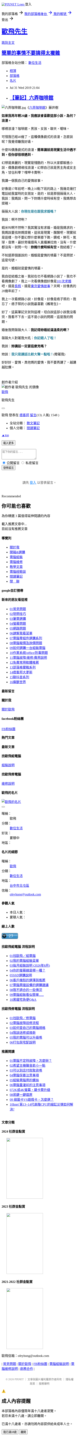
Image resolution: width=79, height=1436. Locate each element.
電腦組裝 (16, 557)
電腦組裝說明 (59, 1364)
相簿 (13, 71)
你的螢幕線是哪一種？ (27, 970)
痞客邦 (24, 415)
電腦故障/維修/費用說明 (28, 657)
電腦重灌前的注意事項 (27, 1085)
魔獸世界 (18, 682)
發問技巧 (18, 614)
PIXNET (19, 1379)
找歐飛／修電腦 (23, 1018)
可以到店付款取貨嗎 (26, 1070)
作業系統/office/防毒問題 (29, 653)
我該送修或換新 (23, 1032)
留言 (33, 415)
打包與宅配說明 (23, 1042)
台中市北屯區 (19, 885)
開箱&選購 (17, 552)
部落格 (14, 75)
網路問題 (18, 628)
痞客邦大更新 (21, 672)
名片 (13, 80)
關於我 (14, 547)
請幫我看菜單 (21, 633)
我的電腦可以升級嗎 (26, 1037)
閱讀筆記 (33, 428)
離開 (23, 1432)
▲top (5, 435)
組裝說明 (8, 765)
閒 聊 (14, 581)
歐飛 (5, 392)
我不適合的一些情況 (26, 990)
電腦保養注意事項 (24, 1075)
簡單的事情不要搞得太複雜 (31, 53)
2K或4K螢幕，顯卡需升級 (30, 1090)
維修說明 (8, 783)
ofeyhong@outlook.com (25, 894)
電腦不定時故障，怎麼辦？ (31, 1060)
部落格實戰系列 (23, 667)
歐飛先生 (15, 31)
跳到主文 (8, 42)
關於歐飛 (8, 709)
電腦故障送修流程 (24, 1023)
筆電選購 (18, 618)
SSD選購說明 (21, 975)
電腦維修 (16, 562)
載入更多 (8, 443)
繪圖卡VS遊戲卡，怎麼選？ (32, 1099)
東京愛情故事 (40, 286)
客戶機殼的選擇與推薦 (27, 980)
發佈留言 (8, 467)
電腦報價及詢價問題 (26, 643)
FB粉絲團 (8, 729)
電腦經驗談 (18, 571)
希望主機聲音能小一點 (27, 1065)
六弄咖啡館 (37, 107)
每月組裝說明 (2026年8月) (30, 965)
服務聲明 (44, 1383)
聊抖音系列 (19, 677)
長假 (18, 286)
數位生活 (34, 62)
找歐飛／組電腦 (23, 956)
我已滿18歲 (10, 1432)
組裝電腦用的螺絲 (24, 1080)
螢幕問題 (18, 623)
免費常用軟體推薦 (24, 662)
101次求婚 (64, 281)
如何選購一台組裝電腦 (27, 648)
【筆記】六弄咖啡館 (31, 97)
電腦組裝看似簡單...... (27, 994)
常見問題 (18, 609)
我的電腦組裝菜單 (24, 960)
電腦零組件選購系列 (26, 638)
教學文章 (16, 567)
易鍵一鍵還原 (21, 1094)
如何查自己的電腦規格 (27, 1028)
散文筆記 (33, 423)
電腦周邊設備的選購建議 (29, 985)
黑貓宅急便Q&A (23, 999)
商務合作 (26, 1368)
